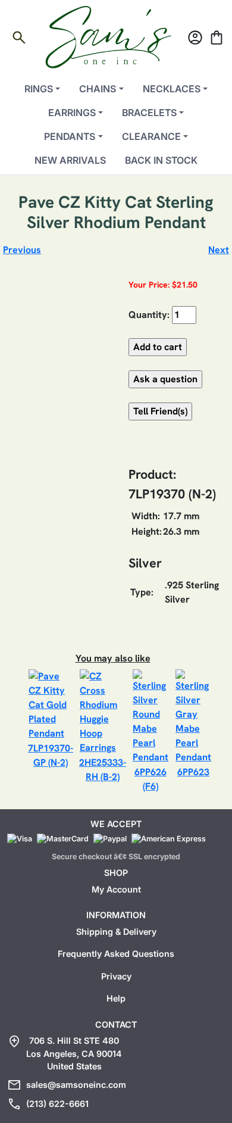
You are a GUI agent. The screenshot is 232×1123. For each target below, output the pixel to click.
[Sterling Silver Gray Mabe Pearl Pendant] (193, 716)
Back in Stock (161, 160)
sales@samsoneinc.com (76, 1085)
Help (116, 998)
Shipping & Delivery (116, 932)
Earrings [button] (72, 112)
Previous (22, 250)
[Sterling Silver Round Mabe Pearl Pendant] (150, 716)
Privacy (116, 976)
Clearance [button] (151, 136)
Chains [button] (97, 89)
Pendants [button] (69, 136)
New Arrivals (70, 160)
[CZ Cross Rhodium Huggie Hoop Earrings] (103, 711)
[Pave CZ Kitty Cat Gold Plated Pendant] (51, 704)
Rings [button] (38, 89)
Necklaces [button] (171, 89)
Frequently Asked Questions (116, 954)
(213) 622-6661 (57, 1104)
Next (218, 250)
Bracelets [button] (149, 112)
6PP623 (193, 772)
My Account (116, 889)
